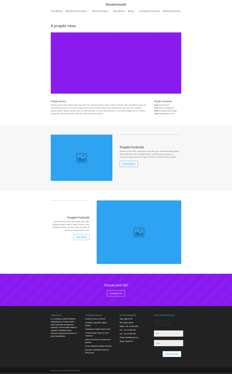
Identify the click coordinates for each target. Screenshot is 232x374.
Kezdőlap (57, 11)
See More (81, 237)
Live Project (128, 163)
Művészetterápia (76, 11)
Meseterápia (100, 11)
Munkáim (119, 11)
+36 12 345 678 (129, 330)
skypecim (129, 341)
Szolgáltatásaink (149, 11)
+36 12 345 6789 (131, 326)
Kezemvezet (116, 4)
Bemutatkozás (172, 11)
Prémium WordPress (71, 370)
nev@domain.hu (131, 337)
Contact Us (116, 293)
